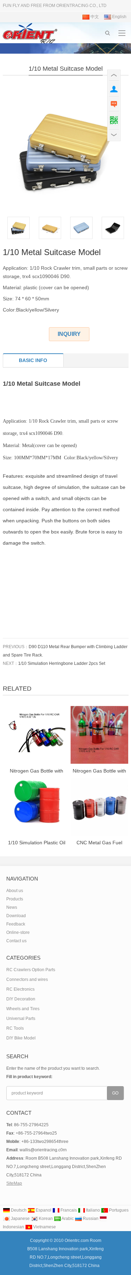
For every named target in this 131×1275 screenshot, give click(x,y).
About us (14, 890)
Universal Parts (20, 1018)
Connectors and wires (27, 979)
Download (16, 915)
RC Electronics (20, 989)
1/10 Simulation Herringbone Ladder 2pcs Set (61, 663)
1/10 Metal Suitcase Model (66, 68)
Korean (45, 1218)
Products (14, 899)
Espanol (43, 1210)
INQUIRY (69, 334)
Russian (90, 1218)
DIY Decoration (20, 999)
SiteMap (14, 1183)
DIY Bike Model (21, 1038)
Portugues (118, 1210)
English (118, 16)
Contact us (16, 940)
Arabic (67, 1218)
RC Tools (15, 1028)
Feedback (15, 924)
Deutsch (18, 1210)
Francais (68, 1210)
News (11, 907)
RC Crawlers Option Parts (30, 969)
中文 (94, 16)
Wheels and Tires (22, 1008)
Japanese (20, 1218)
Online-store (18, 932)
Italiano (92, 1210)
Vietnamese (44, 1226)
